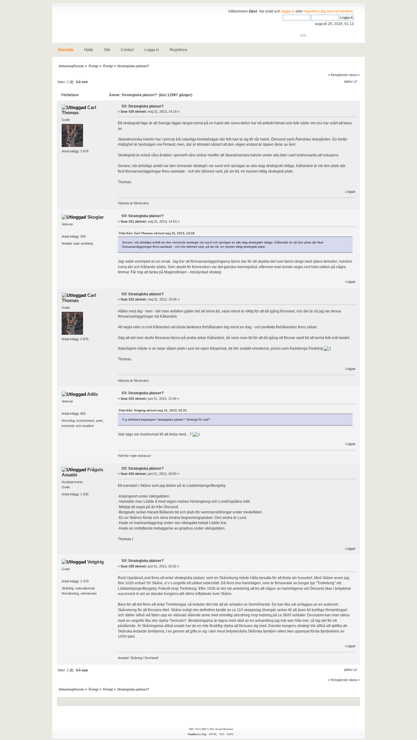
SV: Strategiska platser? (142, 106)
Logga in (151, 50)
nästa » (354, 75)
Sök (107, 50)
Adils (92, 394)
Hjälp (88, 50)
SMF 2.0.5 (194, 729)
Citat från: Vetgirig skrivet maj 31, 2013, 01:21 (153, 410)
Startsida (66, 50)
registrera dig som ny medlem (328, 11)
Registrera (178, 50)
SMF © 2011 (207, 729)
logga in (288, 11)
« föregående (338, 75)
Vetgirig (95, 561)
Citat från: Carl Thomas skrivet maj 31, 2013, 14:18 (156, 233)
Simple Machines (224, 729)
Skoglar (95, 217)
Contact (127, 50)
